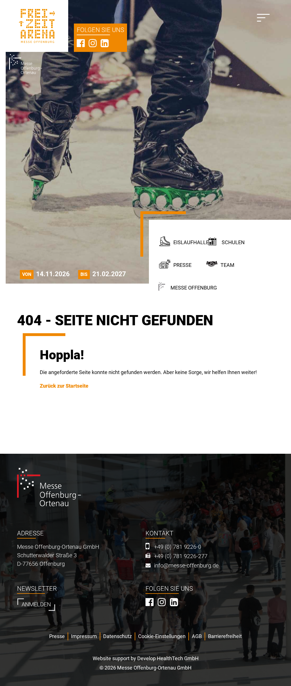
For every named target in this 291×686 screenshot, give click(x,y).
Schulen (233, 242)
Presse (182, 265)
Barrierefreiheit (225, 636)
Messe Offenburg (194, 288)
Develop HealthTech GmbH (168, 658)
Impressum (84, 636)
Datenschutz (117, 636)
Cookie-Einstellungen (162, 636)
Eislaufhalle (189, 242)
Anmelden (36, 604)
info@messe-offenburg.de (186, 565)
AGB (197, 636)
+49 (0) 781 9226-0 (177, 547)
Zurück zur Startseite (64, 386)
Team (227, 265)
